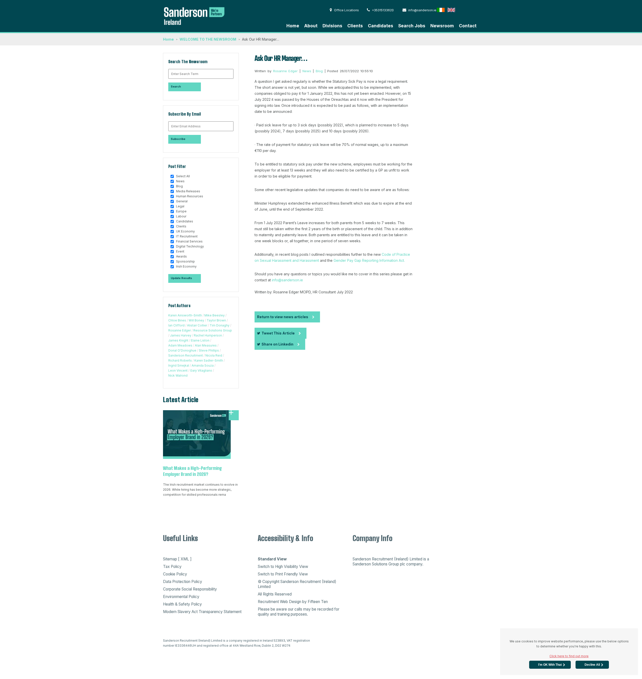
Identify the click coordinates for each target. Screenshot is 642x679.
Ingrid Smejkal (178, 365)
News (306, 71)
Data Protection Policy (182, 581)
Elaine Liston (200, 340)
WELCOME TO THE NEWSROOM (208, 39)
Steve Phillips (209, 350)
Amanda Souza (203, 365)
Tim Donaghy (219, 325)
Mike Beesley (214, 315)
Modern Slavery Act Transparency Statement (202, 611)
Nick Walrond (178, 375)
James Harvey (180, 335)
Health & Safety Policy (182, 604)
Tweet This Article (278, 333)
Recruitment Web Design (279, 601)
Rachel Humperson (208, 335)
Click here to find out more (569, 656)
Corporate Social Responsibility (190, 589)
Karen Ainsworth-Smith (185, 315)
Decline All (592, 664)
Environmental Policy (181, 596)
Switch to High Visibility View (283, 566)
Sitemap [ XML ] (177, 559)
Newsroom (442, 25)
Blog (319, 71)
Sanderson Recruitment (185, 355)
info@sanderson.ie (422, 10)
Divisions (332, 25)
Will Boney (196, 320)
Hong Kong (462, 10)
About (310, 25)
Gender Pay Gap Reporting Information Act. (369, 260)
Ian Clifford (176, 325)
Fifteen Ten (318, 601)
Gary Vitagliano (201, 370)
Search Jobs (411, 25)
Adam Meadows (180, 345)
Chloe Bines (177, 320)
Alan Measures (206, 345)
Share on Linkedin (277, 344)
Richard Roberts (180, 360)
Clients (355, 25)
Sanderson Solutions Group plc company (387, 564)
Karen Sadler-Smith (208, 360)
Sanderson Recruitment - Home (200, 15)
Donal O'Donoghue (182, 350)
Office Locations (346, 10)
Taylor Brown (216, 320)
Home (292, 25)
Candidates (380, 25)
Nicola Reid (213, 355)
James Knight (178, 340)
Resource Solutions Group (212, 330)
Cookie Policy (175, 574)
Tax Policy (172, 566)
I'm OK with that (550, 664)
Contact (467, 25)
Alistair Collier (197, 325)
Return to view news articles (282, 317)
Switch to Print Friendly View (283, 574)
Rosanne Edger (179, 330)
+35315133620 (383, 10)
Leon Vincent (178, 370)
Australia (472, 10)
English (451, 10)
